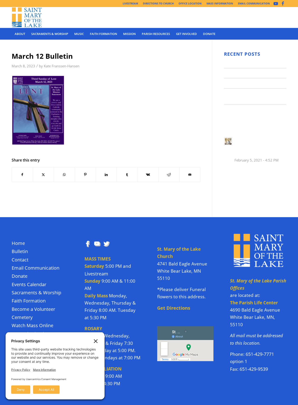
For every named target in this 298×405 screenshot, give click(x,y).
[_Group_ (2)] (27, 17)
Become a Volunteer (33, 309)
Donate (19, 276)
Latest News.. (236, 63)
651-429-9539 (254, 369)
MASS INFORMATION (220, 3)
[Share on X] (43, 174)
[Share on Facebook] (22, 174)
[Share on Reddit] (169, 174)
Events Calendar (29, 284)
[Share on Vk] (148, 174)
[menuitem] (130, 3)
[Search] (283, 34)
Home (18, 243)
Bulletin (20, 251)
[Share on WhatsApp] (64, 174)
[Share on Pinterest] (85, 174)
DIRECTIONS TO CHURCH (158, 3)
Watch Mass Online (32, 325)
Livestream (96, 274)
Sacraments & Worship (36, 292)
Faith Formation (29, 301)
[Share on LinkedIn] (106, 174)
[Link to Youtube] (275, 3)
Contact (20, 260)
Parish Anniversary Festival (250, 83)
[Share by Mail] (189, 174)
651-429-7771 (260, 354)
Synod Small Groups (243, 73)
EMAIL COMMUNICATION (254, 3)
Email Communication (35, 268)
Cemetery (22, 317)
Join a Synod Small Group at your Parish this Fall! (251, 96)
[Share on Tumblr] (127, 174)
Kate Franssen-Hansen (61, 66)
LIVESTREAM (130, 3)
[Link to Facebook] (282, 3)
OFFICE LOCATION (190, 3)
